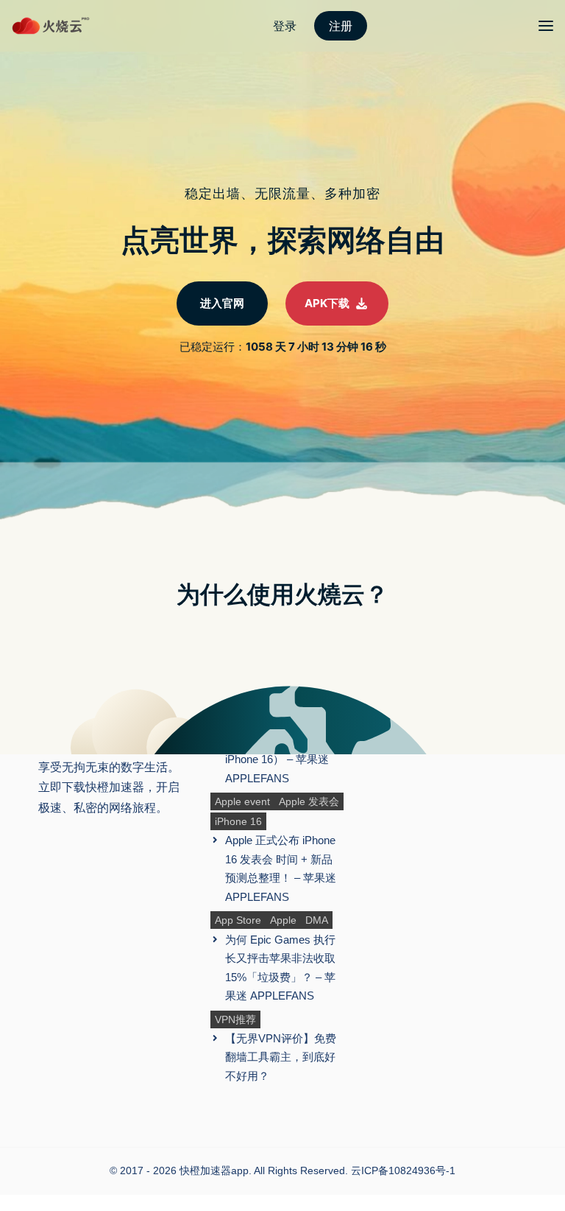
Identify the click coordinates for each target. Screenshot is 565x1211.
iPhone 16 (238, 821)
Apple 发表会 (309, 801)
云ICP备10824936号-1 (403, 1170)
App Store (238, 920)
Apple (283, 920)
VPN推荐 (235, 1019)
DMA (316, 920)
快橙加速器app (214, 1170)
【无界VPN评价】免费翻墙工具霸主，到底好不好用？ (280, 1057)
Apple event (242, 801)
